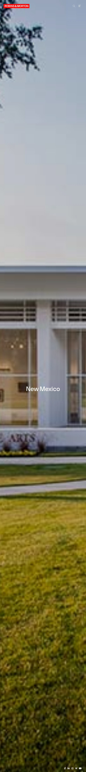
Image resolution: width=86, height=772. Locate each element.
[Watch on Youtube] (80, 768)
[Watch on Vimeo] (76, 768)
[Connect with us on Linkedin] (68, 768)
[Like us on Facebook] (65, 768)
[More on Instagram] (72, 768)
